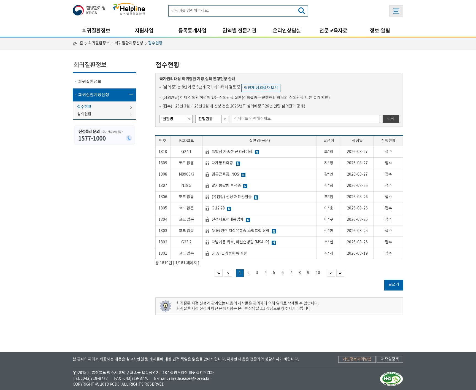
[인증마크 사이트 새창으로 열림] (391, 378)
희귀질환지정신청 (129, 43)
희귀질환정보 (96, 31)
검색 (390, 119)
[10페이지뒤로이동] (331, 272)
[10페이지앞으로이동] (228, 272)
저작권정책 (390, 359)
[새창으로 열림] (91, 9)
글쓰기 (393, 285)
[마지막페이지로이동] (340, 272)
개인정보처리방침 (357, 359)
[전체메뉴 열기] (396, 11)
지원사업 (144, 31)
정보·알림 (380, 31)
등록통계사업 (192, 31)
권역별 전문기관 (239, 31)
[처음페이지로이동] (218, 272)
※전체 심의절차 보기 (261, 88)
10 (318, 273)
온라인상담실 (287, 31)
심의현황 (84, 114)
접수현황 (155, 43)
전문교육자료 (333, 31)
